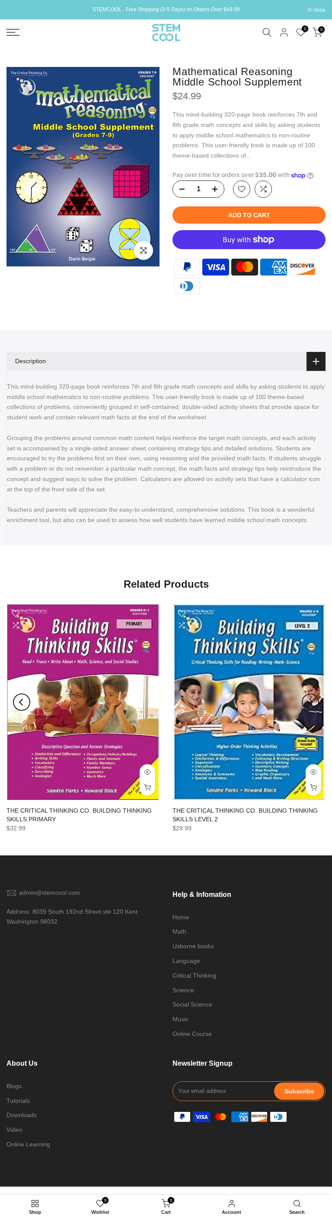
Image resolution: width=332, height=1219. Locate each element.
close (17, 10)
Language (186, 960)
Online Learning (28, 1144)
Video (14, 1129)
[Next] (310, 702)
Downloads (21, 1114)
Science (183, 990)
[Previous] (21, 702)
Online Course (192, 1033)
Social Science (192, 1004)
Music (180, 1019)
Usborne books (193, 946)
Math (179, 931)
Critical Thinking (194, 975)
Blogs (14, 1086)
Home (180, 917)
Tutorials (18, 1100)
